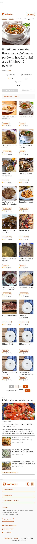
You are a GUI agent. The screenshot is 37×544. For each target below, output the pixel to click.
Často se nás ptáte (10, 525)
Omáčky (22, 265)
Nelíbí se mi (27, 90)
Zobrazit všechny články (9, 472)
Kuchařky (11, 19)
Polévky (22, 123)
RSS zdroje (7, 532)
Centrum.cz (8, 538)
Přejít (27, 390)
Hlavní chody (7, 151)
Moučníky (6, 123)
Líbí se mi (11, 90)
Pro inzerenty (8, 529)
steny (9, 70)
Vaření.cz (4, 19)
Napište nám (8, 520)
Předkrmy (5, 377)
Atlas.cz (16, 538)
